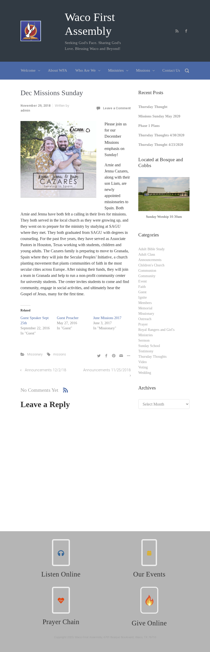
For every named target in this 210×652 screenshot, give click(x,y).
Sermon (144, 340)
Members (145, 303)
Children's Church (151, 265)
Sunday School (149, 346)
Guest (142, 292)
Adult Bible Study (151, 249)
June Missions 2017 (107, 318)
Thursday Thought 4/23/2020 (160, 145)
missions (59, 354)
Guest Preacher (68, 318)
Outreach (144, 319)
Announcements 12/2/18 (45, 370)
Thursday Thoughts (152, 356)
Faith (142, 287)
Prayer (143, 324)
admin (25, 110)
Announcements (149, 260)
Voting (143, 367)
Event (142, 281)
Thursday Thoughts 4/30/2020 (161, 135)
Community (146, 276)
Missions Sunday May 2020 (159, 116)
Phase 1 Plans (149, 126)
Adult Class (146, 254)
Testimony (145, 351)
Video (142, 362)
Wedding (144, 373)
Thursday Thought (152, 107)
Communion (147, 271)
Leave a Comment (117, 108)
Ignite (142, 297)
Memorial (145, 308)
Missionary (35, 354)
